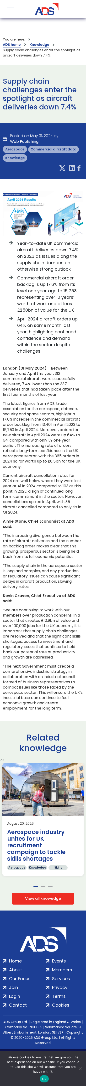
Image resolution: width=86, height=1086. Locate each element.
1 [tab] (35, 886)
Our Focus (20, 979)
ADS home (12, 44)
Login (14, 996)
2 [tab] (43, 886)
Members (62, 970)
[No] (80, 1068)
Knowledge (39, 44)
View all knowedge (43, 898)
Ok (44, 1079)
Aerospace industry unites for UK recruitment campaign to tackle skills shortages (36, 845)
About (15, 970)
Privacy (59, 987)
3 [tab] (50, 886)
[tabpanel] (43, 819)
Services (61, 979)
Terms (59, 996)
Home (15, 961)
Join (13, 987)
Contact (18, 1005)
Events (59, 961)
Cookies (60, 1005)
